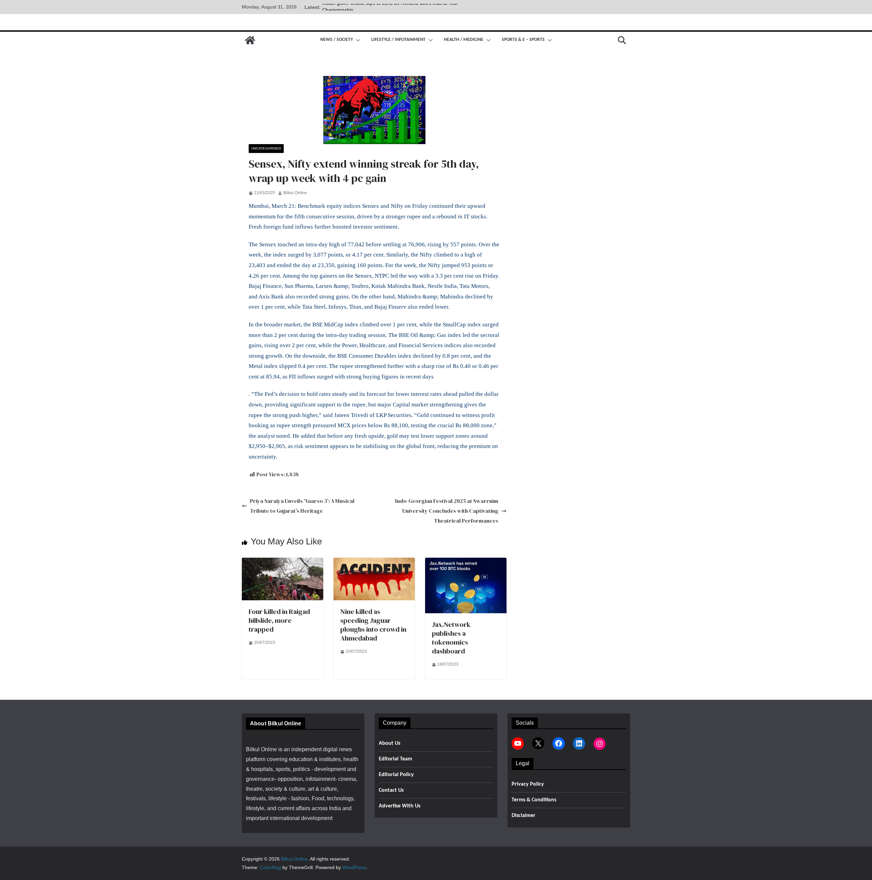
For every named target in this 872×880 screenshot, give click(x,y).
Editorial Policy (396, 774)
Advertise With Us (399, 806)
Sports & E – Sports (523, 39)
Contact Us (391, 790)
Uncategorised (266, 148)
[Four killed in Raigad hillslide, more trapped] (282, 562)
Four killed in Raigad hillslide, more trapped (279, 620)
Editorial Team (395, 759)
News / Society (336, 39)
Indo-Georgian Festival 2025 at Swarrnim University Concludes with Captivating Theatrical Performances (446, 510)
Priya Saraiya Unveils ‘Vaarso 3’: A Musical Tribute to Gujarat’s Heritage (302, 505)
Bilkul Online (295, 192)
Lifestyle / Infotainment (398, 39)
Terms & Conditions (534, 800)
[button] (356, 40)
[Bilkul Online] (250, 40)
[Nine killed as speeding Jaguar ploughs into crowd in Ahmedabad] (374, 562)
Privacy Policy (528, 784)
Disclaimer (523, 815)
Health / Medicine (463, 39)
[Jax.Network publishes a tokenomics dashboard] (466, 562)
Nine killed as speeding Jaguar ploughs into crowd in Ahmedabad (373, 625)
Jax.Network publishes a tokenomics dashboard (451, 638)
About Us (389, 743)
